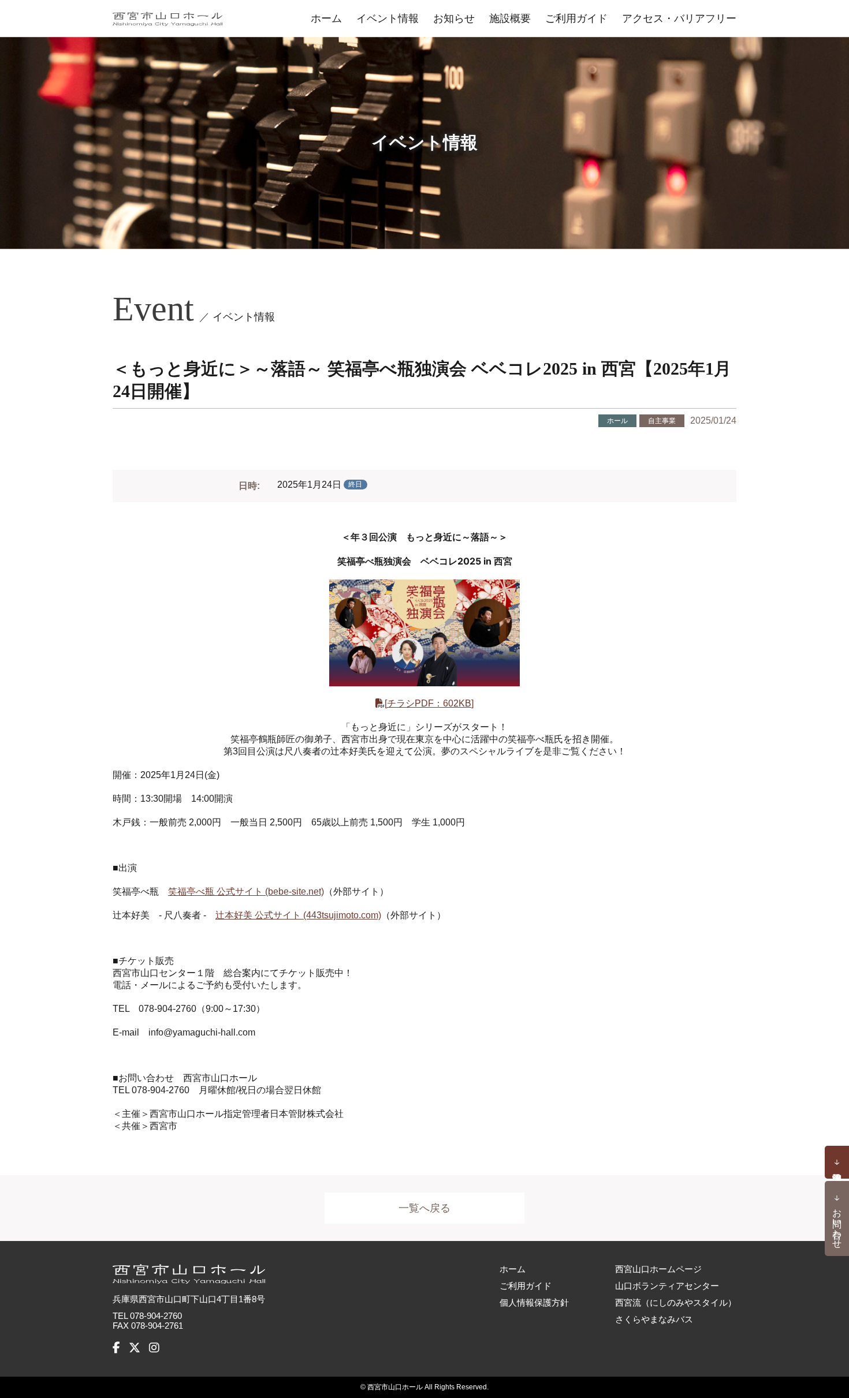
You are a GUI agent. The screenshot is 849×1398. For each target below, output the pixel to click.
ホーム (326, 18)
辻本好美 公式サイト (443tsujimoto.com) (298, 915)
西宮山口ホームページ (658, 1269)
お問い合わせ (837, 1223)
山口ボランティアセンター (667, 1286)
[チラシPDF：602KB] (429, 703)
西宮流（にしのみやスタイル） (675, 1302)
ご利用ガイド (576, 18)
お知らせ (454, 18)
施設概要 (510, 18)
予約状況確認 (837, 1162)
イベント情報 (387, 18)
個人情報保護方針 (534, 1302)
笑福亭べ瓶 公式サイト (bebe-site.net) (246, 891)
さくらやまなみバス (654, 1319)
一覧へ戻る (424, 1208)
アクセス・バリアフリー (679, 18)
